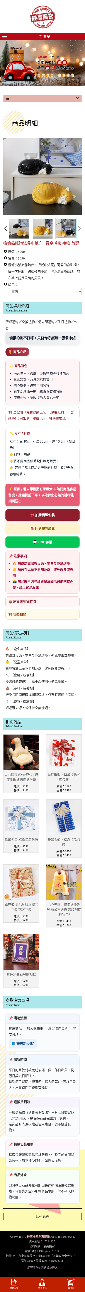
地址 (9, 1255)
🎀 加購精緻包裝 (42, 515)
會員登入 (42, 1288)
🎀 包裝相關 (17, 614)
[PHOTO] (42, 176)
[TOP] (79, 1272)
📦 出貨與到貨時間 (22, 602)
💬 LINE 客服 (42, 542)
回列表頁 (42, 1216)
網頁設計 (33, 1267)
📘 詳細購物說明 (22, 1043)
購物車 (71, 1283)
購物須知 (14, 1288)
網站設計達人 (49, 1267)
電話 (28, 1251)
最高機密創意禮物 (42, 17)
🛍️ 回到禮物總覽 (42, 528)
